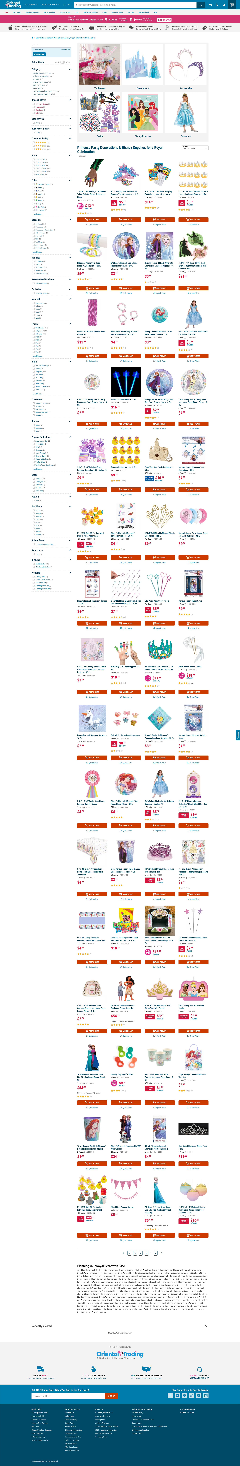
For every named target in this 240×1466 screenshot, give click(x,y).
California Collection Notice (142, 1419)
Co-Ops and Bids (38, 1416)
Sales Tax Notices (72, 1440)
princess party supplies (158, 1303)
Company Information (103, 1412)
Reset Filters (65, 49)
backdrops (154, 1306)
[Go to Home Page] (32, 38)
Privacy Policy (137, 1412)
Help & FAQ (69, 1416)
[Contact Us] (217, 4)
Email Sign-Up (37, 1433)
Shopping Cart (70, 1433)
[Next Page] (162, 1253)
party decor (99, 1273)
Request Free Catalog (40, 1423)
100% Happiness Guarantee (105, 1430)
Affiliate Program (102, 1423)
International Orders (73, 1437)
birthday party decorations (196, 1276)
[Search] (200, 5)
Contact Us (69, 1412)
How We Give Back (102, 1416)
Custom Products (187, 1412)
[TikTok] (191, 1395)
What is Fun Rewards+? (40, 1440)
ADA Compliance (71, 1447)
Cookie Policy (137, 1433)
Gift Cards (35, 1426)
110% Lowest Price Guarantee (106, 1426)
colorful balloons (193, 1288)
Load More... (37, 214)
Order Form (69, 1423)
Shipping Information (73, 1430)
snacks (150, 1276)
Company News (101, 1437)
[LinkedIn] (177, 1395)
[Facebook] (170, 1395)
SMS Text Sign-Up (38, 1437)
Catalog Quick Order (39, 1412)
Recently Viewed (42, 1326)
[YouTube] (198, 1395)
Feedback (238, 735)
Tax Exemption (71, 1443)
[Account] (224, 4)
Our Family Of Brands (103, 1433)
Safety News (136, 1423)
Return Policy (70, 1426)
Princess (40, 54)
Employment (100, 1419)
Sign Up (111, 1396)
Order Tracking (71, 1419)
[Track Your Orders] (210, 4)
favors (90, 1297)
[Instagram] (205, 1395)
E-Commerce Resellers (140, 1430)
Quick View (93, 224)
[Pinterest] (184, 1395)
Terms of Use (137, 1416)
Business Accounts (39, 1419)
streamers (95, 1291)
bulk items (203, 1294)
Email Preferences (72, 1450)
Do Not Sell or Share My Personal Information (149, 1426)
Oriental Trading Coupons (42, 1430)
